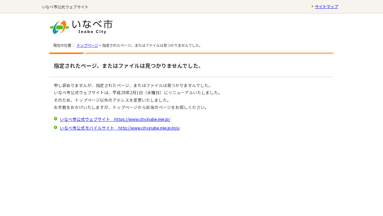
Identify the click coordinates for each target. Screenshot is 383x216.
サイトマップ (326, 6)
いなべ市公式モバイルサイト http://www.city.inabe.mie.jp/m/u (120, 128)
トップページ (87, 45)
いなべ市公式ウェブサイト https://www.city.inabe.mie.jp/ (115, 119)
